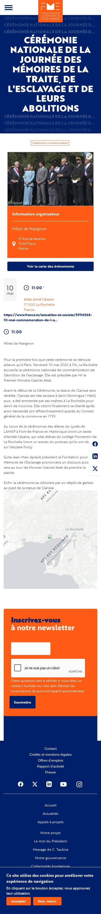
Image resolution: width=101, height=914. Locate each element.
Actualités (50, 813)
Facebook (95, 445)
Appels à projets (50, 822)
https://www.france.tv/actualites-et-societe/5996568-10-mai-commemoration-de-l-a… (48, 317)
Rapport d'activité (50, 766)
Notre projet (50, 832)
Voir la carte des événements (50, 266)
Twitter (95, 469)
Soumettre (22, 702)
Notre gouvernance (50, 858)
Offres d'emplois (50, 760)
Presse (50, 772)
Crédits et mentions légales (50, 754)
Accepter (18, 901)
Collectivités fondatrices (50, 866)
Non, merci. (47, 901)
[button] (50, 537)
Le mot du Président (50, 841)
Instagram (79, 784)
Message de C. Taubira (50, 849)
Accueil (50, 805)
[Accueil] (50, 11)
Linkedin (95, 457)
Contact (51, 748)
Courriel (17, 638)
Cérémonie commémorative (49, 143)
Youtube (64, 784)
